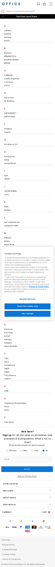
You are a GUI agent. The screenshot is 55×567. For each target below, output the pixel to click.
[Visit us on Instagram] (33, 521)
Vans (6, 406)
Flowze (7, 132)
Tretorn (7, 379)
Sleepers (8, 343)
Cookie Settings (9, 549)
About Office (9, 497)
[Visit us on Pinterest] (22, 521)
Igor (6, 175)
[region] (27, 283)
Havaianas (9, 156)
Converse (8, 82)
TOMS (6, 372)
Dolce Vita (9, 97)
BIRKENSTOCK (10, 56)
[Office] (11, 4)
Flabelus (8, 129)
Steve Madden (10, 346)
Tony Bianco (10, 375)
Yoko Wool (9, 422)
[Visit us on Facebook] (11, 521)
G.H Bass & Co (11, 144)
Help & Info (8, 491)
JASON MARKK (10, 191)
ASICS (7, 40)
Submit (27, 469)
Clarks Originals (11, 78)
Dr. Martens (9, 101)
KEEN (6, 206)
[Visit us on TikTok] (44, 521)
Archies (7, 37)
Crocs (7, 85)
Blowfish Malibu (11, 59)
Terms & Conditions (11, 559)
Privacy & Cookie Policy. (39, 287)
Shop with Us (9, 504)
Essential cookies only (27, 306)
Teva (6, 362)
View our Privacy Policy (27, 476)
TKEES (6, 368)
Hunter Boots (10, 163)
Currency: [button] (24, 512)
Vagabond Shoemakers (15, 403)
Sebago (8, 339)
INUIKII (7, 179)
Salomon (8, 329)
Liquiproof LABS (11, 225)
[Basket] (43, 4)
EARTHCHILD (9, 116)
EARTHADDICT (10, 113)
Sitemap (6, 540)
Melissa (7, 238)
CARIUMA (8, 75)
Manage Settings (28, 299)
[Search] (3, 11)
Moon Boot (9, 244)
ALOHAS (7, 34)
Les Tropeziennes (12, 222)
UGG (6, 391)
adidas (7, 30)
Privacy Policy (8, 544)
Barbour (8, 53)
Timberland (9, 365)
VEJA (6, 410)
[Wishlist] (37, 4)
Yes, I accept (27, 313)
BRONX (7, 63)
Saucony (8, 332)
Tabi (6, 358)
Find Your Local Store (26, 16)
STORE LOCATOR (10, 484)
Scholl (7, 336)
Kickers (7, 210)
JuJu (6, 194)
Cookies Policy (9, 554)
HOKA (6, 160)
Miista (7, 241)
